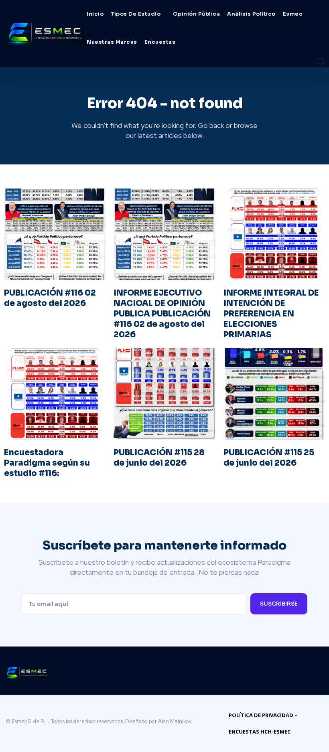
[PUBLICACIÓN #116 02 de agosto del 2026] (55, 234)
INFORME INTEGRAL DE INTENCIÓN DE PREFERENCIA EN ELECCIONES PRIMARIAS (271, 314)
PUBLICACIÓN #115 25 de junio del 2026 (268, 458)
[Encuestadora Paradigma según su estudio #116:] (55, 394)
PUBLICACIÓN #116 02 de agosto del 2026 (50, 298)
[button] (321, 61)
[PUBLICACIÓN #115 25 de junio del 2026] (274, 394)
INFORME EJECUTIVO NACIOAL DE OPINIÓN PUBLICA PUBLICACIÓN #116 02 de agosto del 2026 (162, 314)
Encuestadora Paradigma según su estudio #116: (47, 463)
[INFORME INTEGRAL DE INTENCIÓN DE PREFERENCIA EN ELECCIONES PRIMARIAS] (274, 234)
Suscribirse (279, 603)
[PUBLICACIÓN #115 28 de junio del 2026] (164, 394)
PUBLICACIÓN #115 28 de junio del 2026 (159, 458)
